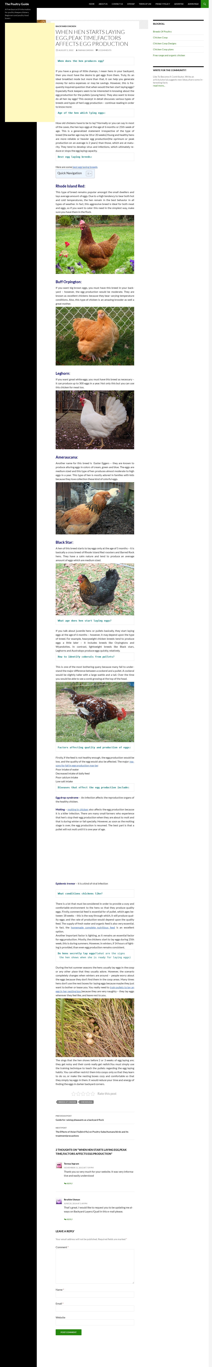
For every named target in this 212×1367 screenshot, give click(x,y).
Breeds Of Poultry (162, 31)
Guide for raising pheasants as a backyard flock (80, 1118)
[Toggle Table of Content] (87, 173)
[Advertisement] (95, 858)
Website (60, 1317)
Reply (70, 1183)
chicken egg (86, 1102)
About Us (103, 4)
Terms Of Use (145, 4)
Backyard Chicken (66, 26)
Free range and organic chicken (169, 55)
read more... (159, 85)
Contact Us (117, 4)
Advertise (179, 4)
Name (60, 1289)
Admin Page (193, 4)
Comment (62, 1247)
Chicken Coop (160, 37)
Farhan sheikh (85, 50)
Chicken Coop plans (163, 49)
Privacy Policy (163, 4)
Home (91, 4)
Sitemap (131, 4)
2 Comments (104, 50)
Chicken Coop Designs (164, 43)
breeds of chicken (67, 1102)
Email (59, 1303)
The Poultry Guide (17, 4)
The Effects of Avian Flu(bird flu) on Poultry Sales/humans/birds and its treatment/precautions (92, 1131)
